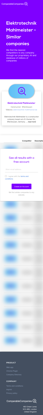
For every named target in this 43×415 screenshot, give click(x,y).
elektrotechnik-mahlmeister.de (25, 110)
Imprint (9, 389)
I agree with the (17, 177)
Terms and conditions (14, 386)
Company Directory (14, 374)
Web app (9, 367)
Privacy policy (11, 393)
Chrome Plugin (12, 371)
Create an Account (21, 186)
